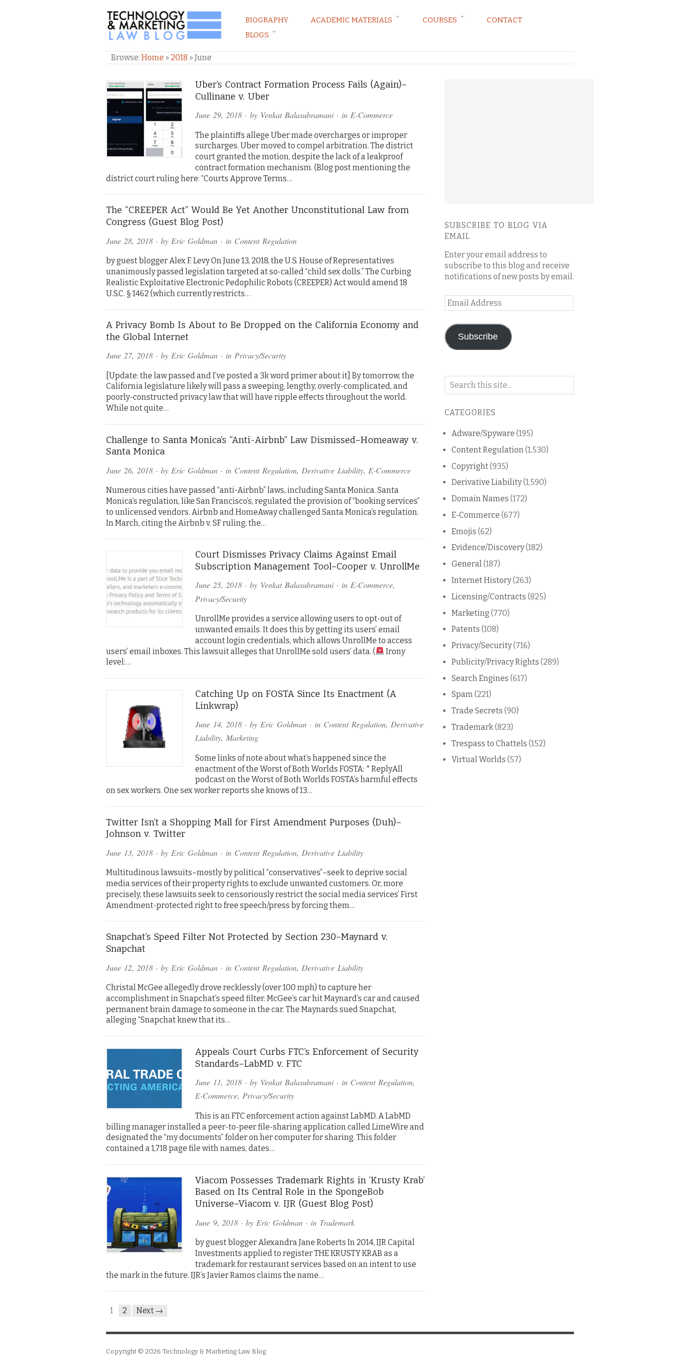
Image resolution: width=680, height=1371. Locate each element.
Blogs (257, 34)
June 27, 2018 (129, 355)
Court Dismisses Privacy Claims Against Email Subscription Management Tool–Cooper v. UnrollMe (307, 560)
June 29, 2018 (218, 115)
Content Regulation (265, 240)
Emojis (464, 531)
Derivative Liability (332, 470)
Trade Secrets (477, 710)
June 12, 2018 (129, 967)
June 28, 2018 (129, 240)
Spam (462, 694)
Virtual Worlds (479, 759)
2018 (179, 57)
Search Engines (480, 678)
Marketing (242, 737)
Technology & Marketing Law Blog (214, 1351)
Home (152, 57)
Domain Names (480, 498)
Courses (440, 19)
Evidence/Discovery (488, 547)
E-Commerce (371, 115)
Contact (504, 19)
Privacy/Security (260, 355)
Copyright (470, 466)
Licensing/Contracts (489, 596)
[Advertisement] (519, 141)
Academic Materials (351, 19)
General (467, 564)
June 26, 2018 (129, 470)
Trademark (337, 1222)
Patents (466, 629)
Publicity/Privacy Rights (495, 662)
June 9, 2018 (216, 1222)
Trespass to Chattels (489, 743)
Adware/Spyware (483, 433)
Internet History (481, 580)
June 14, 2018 (218, 724)
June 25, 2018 (218, 584)
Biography (266, 19)
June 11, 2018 (218, 1082)
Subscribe (478, 337)
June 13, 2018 (129, 852)
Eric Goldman (194, 240)
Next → (149, 1310)
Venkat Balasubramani (297, 115)
